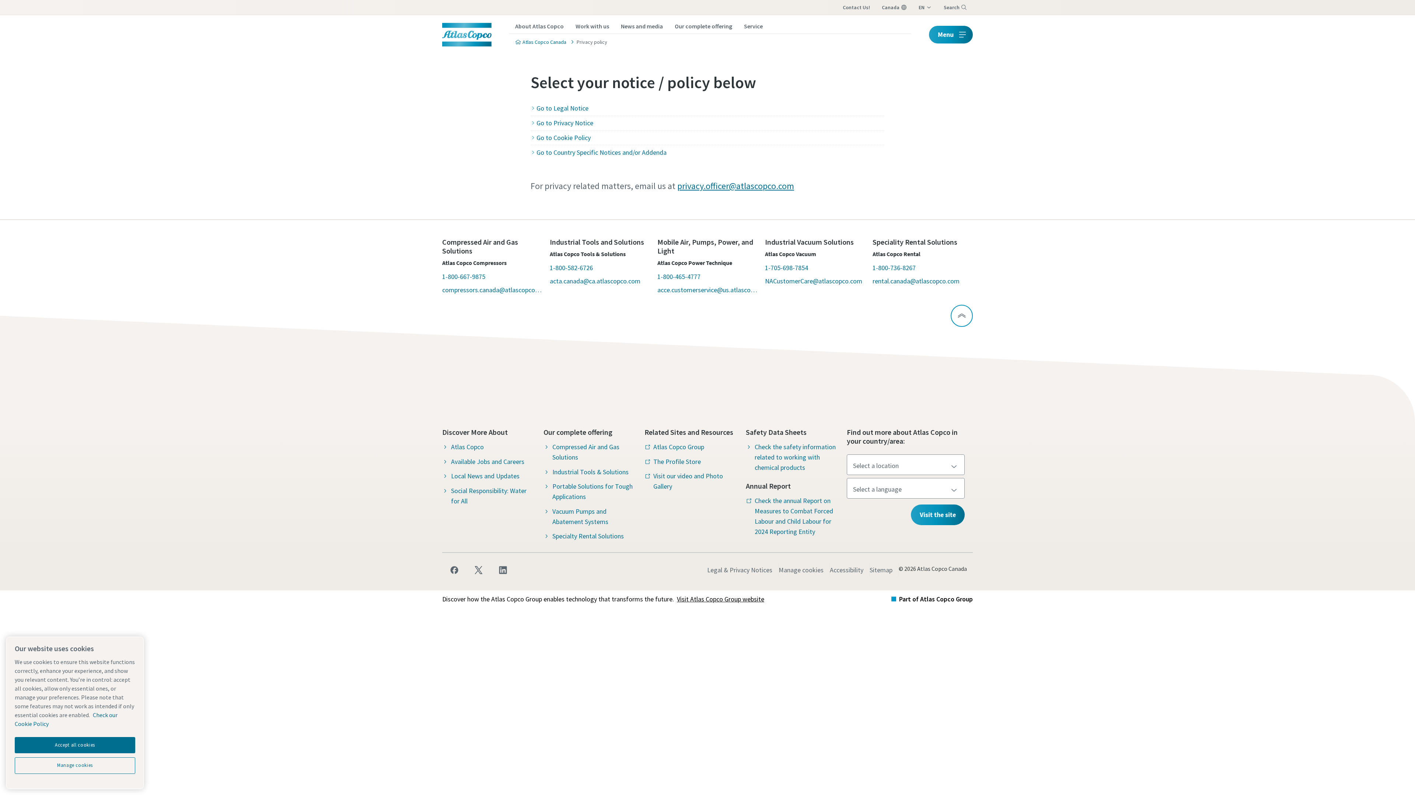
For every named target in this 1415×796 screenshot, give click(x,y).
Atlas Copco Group (678, 447)
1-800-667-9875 (463, 276)
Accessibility (846, 570)
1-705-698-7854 (786, 267)
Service (753, 26)
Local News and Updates (485, 476)
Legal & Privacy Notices (739, 570)
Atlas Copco (467, 447)
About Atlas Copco (539, 26)
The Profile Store (677, 461)
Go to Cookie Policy (564, 137)
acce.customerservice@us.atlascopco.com (707, 290)
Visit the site (938, 514)
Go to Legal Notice (562, 108)
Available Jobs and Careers (487, 461)
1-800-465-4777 (678, 276)
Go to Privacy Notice (565, 123)
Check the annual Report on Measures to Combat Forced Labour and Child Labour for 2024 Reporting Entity (794, 516)
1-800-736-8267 (894, 267)
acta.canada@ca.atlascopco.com (595, 281)
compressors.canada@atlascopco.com (492, 290)
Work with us (592, 26)
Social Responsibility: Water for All (489, 495)
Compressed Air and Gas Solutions (585, 452)
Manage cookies (801, 570)
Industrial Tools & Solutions (590, 472)
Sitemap (881, 570)
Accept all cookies (75, 745)
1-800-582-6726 (571, 267)
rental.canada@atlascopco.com (916, 281)
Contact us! (856, 7)
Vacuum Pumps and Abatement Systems (580, 516)
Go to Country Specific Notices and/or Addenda (602, 152)
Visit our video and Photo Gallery (688, 481)
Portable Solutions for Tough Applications (592, 491)
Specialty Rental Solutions (588, 536)
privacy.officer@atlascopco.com (735, 186)
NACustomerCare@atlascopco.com (813, 281)
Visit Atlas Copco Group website (720, 599)
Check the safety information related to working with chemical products (795, 457)
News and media (642, 26)
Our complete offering (703, 26)
